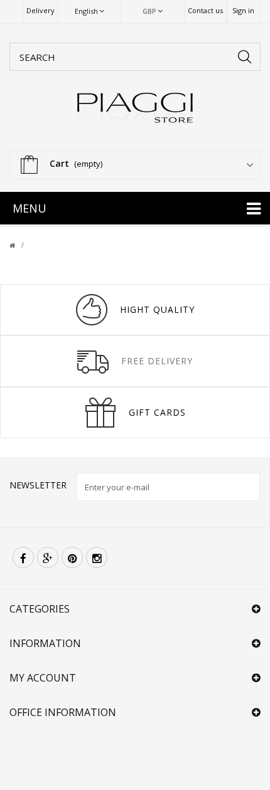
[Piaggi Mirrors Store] (135, 111)
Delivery (40, 10)
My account (42, 678)
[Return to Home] (19, 245)
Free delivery (157, 361)
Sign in (243, 10)
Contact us (205, 10)
